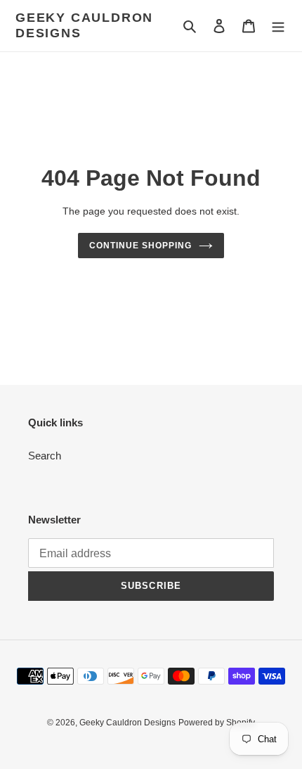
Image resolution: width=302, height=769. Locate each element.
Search (44, 456)
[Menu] (278, 26)
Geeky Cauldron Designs (84, 25)
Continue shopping (140, 245)
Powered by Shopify (216, 722)
